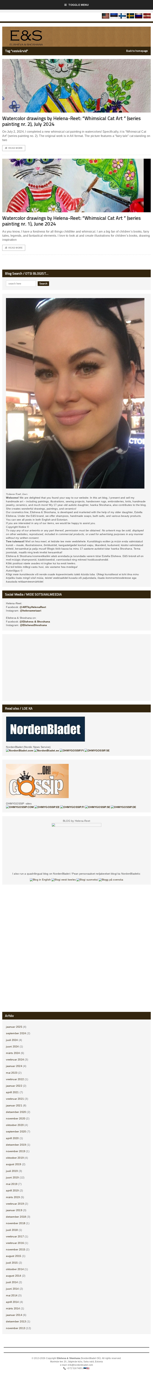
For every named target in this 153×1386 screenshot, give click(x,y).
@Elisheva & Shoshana (35, 621)
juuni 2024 (12, 1046)
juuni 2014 (12, 1288)
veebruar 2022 (15, 1079)
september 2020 (16, 1131)
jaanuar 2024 (14, 1066)
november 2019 (15, 1151)
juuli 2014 (12, 1282)
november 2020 (15, 1118)
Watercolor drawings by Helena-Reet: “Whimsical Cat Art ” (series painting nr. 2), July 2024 (71, 121)
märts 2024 (13, 1052)
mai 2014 (11, 1295)
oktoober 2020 (15, 1124)
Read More (15, 148)
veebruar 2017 (15, 1236)
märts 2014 (13, 1308)
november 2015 (15, 1249)
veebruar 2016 (15, 1242)
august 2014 (13, 1275)
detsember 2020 (16, 1111)
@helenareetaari (30, 610)
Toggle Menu (78, 4)
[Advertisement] (76, 669)
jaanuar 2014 (14, 1314)
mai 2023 (11, 1072)
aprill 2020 (12, 1138)
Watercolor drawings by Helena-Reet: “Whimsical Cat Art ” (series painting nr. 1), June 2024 (71, 220)
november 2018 (15, 1223)
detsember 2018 (16, 1216)
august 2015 (13, 1255)
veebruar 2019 (15, 1203)
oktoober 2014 (15, 1269)
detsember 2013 (16, 1321)
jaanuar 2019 (14, 1210)
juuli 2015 (12, 1262)
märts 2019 (13, 1197)
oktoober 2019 (15, 1157)
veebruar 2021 (15, 1098)
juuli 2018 (12, 1229)
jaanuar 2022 (14, 1085)
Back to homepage (137, 50)
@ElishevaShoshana (33, 625)
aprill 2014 (12, 1301)
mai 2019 (11, 1183)
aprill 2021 (12, 1092)
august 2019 (13, 1164)
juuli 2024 (12, 1039)
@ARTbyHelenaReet (33, 607)
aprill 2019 (12, 1190)
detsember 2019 (16, 1144)
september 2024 (16, 1033)
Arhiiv (9, 1015)
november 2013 (15, 1328)
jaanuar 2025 (14, 1026)
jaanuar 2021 (14, 1105)
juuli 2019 (12, 1170)
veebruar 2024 (15, 1059)
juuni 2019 (12, 1177)
